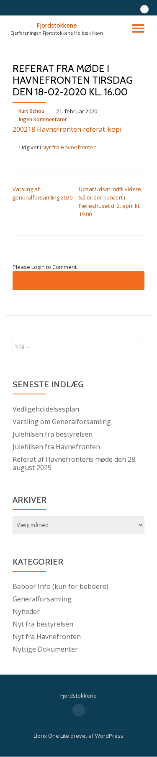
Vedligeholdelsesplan (46, 409)
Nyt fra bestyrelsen (43, 624)
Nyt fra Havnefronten (69, 147)
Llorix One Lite (51, 735)
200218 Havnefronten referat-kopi (67, 129)
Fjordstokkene (56, 25)
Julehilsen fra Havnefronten (56, 446)
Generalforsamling (42, 599)
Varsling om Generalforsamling (62, 421)
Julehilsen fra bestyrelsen (53, 434)
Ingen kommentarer (43, 119)
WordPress (109, 735)
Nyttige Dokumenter (45, 649)
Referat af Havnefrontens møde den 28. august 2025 (74, 463)
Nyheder (26, 611)
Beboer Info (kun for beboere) (60, 586)
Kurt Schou (31, 111)
